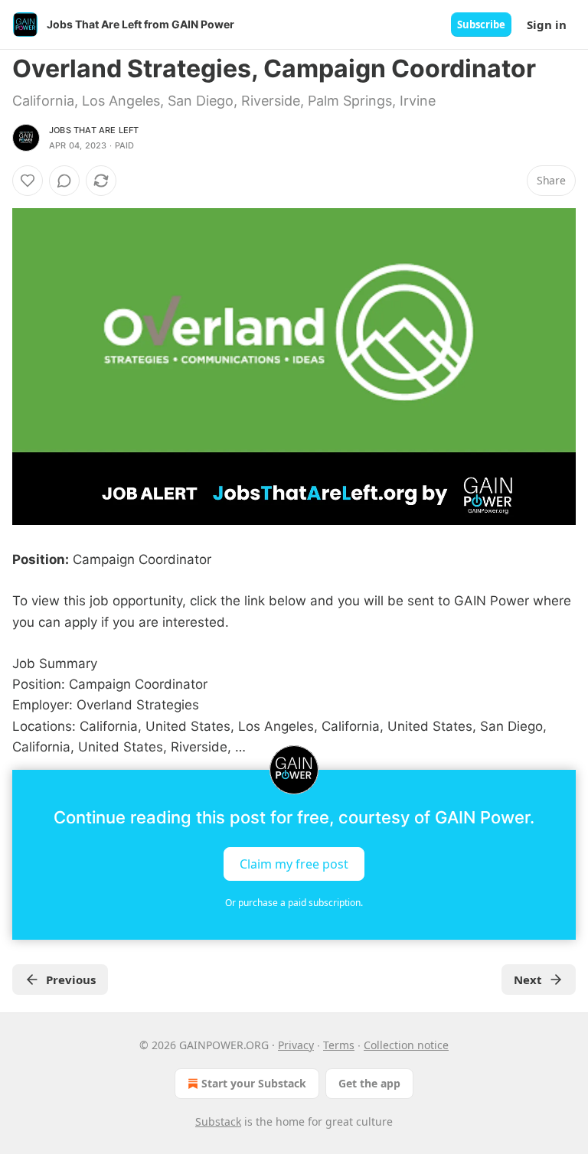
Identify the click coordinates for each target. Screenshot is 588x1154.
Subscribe (481, 24)
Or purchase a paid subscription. (294, 902)
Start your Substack (253, 1083)
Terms (338, 1045)
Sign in (547, 24)
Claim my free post (294, 864)
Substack (218, 1121)
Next (528, 979)
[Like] (27, 180)
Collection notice (406, 1045)
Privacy (296, 1045)
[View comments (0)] (64, 180)
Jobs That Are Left (94, 130)
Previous (71, 979)
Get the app (369, 1083)
